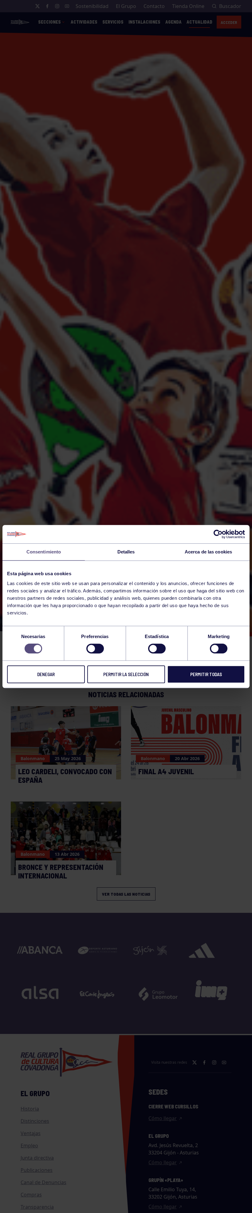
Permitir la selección (126, 674)
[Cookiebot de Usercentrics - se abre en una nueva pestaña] (218, 534)
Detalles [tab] (126, 551)
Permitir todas (206, 674)
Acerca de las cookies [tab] (208, 551)
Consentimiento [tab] (43, 551)
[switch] (95, 648)
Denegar (46, 674)
